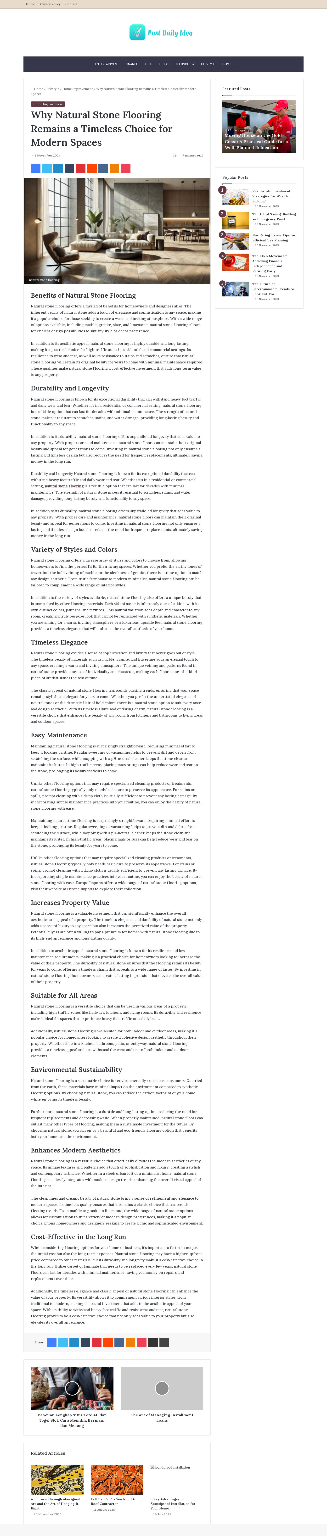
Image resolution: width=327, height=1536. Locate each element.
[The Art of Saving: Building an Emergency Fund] (235, 220)
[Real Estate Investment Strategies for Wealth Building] (235, 197)
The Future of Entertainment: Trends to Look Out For (273, 289)
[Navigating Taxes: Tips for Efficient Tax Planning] (235, 241)
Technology (184, 64)
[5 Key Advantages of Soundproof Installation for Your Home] (177, 1480)
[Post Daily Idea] (163, 33)
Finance (132, 64)
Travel (227, 64)
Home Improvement (77, 89)
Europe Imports (80, 889)
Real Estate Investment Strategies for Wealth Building (271, 196)
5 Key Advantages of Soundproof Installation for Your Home (173, 1503)
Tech (148, 64)
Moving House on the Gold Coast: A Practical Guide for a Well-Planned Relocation (256, 141)
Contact (71, 4)
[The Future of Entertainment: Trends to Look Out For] (235, 289)
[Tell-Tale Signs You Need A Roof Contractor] (117, 1480)
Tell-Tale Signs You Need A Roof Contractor (113, 1501)
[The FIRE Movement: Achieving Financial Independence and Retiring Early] (235, 262)
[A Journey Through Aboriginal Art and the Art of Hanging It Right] (57, 1480)
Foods (164, 64)
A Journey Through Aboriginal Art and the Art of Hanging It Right (55, 1503)
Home (30, 4)
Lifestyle (208, 64)
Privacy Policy (50, 4)
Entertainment (107, 64)
